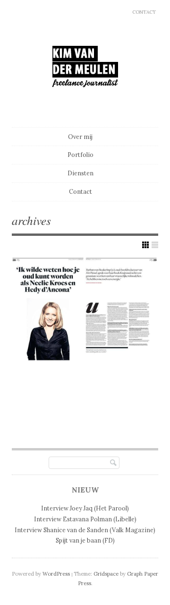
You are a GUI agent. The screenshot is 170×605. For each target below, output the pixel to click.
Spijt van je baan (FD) (85, 540)
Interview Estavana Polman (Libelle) (85, 519)
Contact (144, 12)
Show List (155, 245)
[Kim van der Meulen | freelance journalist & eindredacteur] (85, 105)
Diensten (81, 173)
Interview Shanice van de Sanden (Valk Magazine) (85, 530)
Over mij (80, 136)
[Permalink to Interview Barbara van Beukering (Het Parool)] (85, 308)
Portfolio (81, 154)
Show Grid (145, 245)
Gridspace (106, 573)
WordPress (56, 573)
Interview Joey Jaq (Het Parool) (85, 508)
